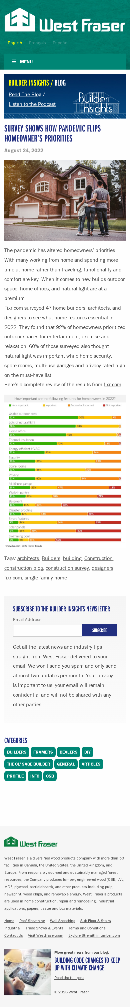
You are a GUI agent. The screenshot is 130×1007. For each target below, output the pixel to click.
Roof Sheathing (32, 920)
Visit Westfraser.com (45, 935)
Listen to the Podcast (32, 104)
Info (34, 776)
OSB (50, 776)
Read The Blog (25, 94)
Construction (98, 558)
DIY (87, 752)
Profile (15, 776)
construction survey (67, 567)
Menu (26, 62)
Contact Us (13, 935)
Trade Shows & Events (44, 927)
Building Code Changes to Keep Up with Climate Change (87, 963)
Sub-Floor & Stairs (95, 920)
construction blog (23, 567)
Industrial (12, 927)
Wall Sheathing (62, 920)
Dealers (69, 752)
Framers (43, 752)
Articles (91, 764)
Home (9, 920)
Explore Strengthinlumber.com (94, 935)
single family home (46, 577)
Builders (51, 558)
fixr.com (112, 384)
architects (28, 558)
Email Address (27, 619)
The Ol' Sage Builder (28, 764)
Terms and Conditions (87, 927)
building (72, 558)
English (15, 43)
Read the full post (69, 977)
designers (102, 567)
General (66, 764)
